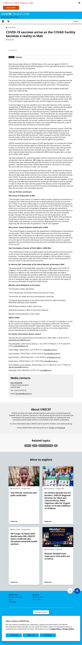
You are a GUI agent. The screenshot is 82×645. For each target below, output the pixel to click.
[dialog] (41, 628)
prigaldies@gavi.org (20, 346)
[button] (79, 2)
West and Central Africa (45, 445)
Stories (11, 599)
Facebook (61, 428)
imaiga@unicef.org (50, 350)
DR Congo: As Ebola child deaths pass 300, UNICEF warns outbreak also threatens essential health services (24, 538)
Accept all (13, 635)
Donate (75, 21)
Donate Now (11, 8)
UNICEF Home (13, 595)
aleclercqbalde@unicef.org (18, 367)
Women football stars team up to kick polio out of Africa (57, 556)
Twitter (52, 428)
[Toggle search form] (8, 21)
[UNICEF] (15, 14)
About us (36, 595)
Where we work (38, 597)
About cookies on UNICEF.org (17, 621)
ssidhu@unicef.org (54, 357)
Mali (56, 445)
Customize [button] (48, 635)
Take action (12, 602)
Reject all (31, 635)
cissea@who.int (46, 370)
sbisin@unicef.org (51, 361)
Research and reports (16, 597)
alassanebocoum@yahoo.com (19, 340)
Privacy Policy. (68, 629)
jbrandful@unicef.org (52, 353)
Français (19, 57)
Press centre (37, 599)
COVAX (35, 445)
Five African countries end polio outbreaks (24, 494)
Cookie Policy (55, 629)
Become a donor (41, 612)
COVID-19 (28, 445)
